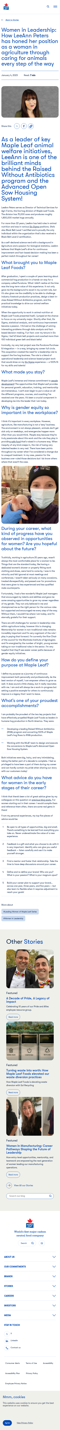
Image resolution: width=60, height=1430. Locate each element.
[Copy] (31, 126)
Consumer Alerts (12, 1363)
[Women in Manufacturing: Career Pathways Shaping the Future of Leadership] (30, 1116)
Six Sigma (34, 226)
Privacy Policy (32, 1373)
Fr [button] (42, 1243)
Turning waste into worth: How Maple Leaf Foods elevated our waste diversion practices (27, 1074)
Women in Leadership (14, 918)
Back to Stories (12, 20)
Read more (13, 1017)
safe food (16, 441)
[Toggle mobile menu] (55, 6)
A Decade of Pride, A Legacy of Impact (27, 1000)
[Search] (48, 6)
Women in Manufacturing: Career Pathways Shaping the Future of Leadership (29, 1149)
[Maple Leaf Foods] (6, 6)
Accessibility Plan (12, 1373)
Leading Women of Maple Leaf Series (21, 912)
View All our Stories (23, 1185)
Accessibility (48, 1363)
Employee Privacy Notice (16, 1383)
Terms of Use (31, 1363)
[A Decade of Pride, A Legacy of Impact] (30, 968)
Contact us (16, 1347)
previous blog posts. (42, 800)
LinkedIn (14, 1340)
